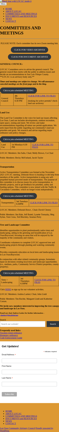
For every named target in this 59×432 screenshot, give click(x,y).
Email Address (9, 354)
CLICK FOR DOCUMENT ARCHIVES (29, 57)
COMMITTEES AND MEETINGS (21, 14)
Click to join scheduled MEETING (18, 90)
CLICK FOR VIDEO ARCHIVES (29, 50)
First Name (6, 366)
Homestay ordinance (9, 335)
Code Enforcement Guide (11, 338)
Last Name (7, 378)
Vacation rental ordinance (11, 333)
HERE (8, 289)
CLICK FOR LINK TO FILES (42, 96)
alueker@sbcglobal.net (9, 315)
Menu (3, 4)
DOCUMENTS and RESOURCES (21, 16)
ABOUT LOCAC (13, 11)
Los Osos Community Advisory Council (17, 428)
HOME (8, 9)
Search (3, 320)
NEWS (8, 19)
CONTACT (10, 21)
